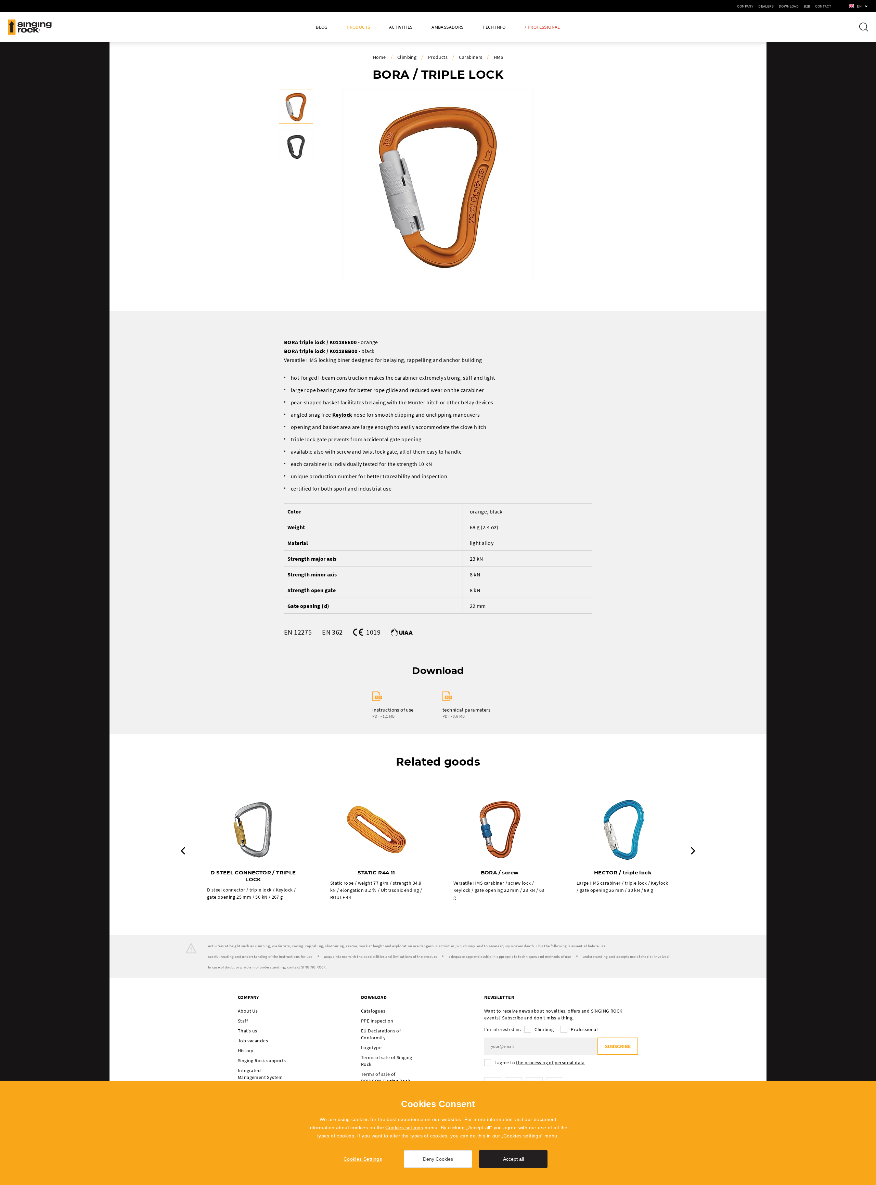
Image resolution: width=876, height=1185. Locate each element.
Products (358, 27)
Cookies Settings (363, 1159)
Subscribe (618, 1046)
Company (745, 6)
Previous (183, 851)
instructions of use (393, 709)
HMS (498, 57)
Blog (322, 27)
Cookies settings (404, 1127)
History (246, 1050)
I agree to (539, 1062)
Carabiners (470, 57)
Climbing (406, 57)
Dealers (766, 6)
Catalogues (373, 1011)
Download (789, 6)
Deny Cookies (438, 1159)
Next (693, 851)
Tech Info (494, 27)
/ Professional (542, 27)
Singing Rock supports (262, 1060)
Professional (584, 1029)
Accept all (513, 1159)
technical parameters (466, 709)
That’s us (247, 1031)
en (859, 6)
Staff (243, 1021)
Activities (401, 27)
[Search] (863, 27)
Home (379, 57)
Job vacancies (253, 1041)
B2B (807, 6)
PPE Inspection (377, 1021)
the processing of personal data (550, 1062)
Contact (823, 6)
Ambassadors (447, 27)
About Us (248, 1011)
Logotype (371, 1047)
